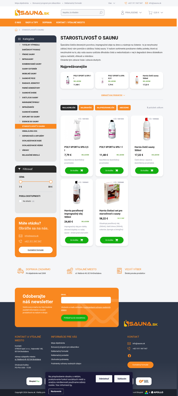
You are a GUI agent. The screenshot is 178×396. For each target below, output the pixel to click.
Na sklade (28, 201)
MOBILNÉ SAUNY (29, 74)
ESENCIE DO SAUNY (30, 121)
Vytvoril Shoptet (136, 392)
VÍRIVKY (25, 150)
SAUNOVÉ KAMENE (30, 112)
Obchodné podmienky (60, 359)
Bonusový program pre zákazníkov (47, 3)
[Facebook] (129, 355)
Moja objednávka (22, 3)
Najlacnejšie (68, 108)
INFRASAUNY (27, 59)
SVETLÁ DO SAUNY (30, 98)
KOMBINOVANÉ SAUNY (31, 64)
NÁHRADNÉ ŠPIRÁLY (30, 102)
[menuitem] (19, 22)
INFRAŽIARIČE (28, 107)
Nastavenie (56, 391)
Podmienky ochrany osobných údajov (66, 364)
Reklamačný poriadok (60, 355)
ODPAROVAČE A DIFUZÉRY (33, 136)
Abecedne (124, 108)
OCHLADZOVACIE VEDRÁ (32, 145)
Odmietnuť (104, 379)
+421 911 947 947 (33, 241)
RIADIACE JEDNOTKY (31, 83)
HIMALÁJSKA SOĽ (29, 131)
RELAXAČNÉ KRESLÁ (31, 155)
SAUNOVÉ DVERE (29, 93)
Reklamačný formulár (73, 3)
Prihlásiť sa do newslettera (74, 318)
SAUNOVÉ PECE (28, 78)
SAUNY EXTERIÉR (29, 69)
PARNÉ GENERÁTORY (31, 88)
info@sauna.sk (31, 236)
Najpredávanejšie (105, 108)
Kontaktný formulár (36, 250)
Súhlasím (122, 379)
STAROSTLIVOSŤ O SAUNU (33, 126)
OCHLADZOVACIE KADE (32, 141)
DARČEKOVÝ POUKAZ (31, 50)
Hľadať (101, 12)
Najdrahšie (86, 108)
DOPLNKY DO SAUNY (31, 117)
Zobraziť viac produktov (111, 95)
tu (71, 385)
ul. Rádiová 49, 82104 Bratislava (28, 359)
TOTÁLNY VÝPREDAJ (31, 45)
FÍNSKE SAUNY (28, 54)
